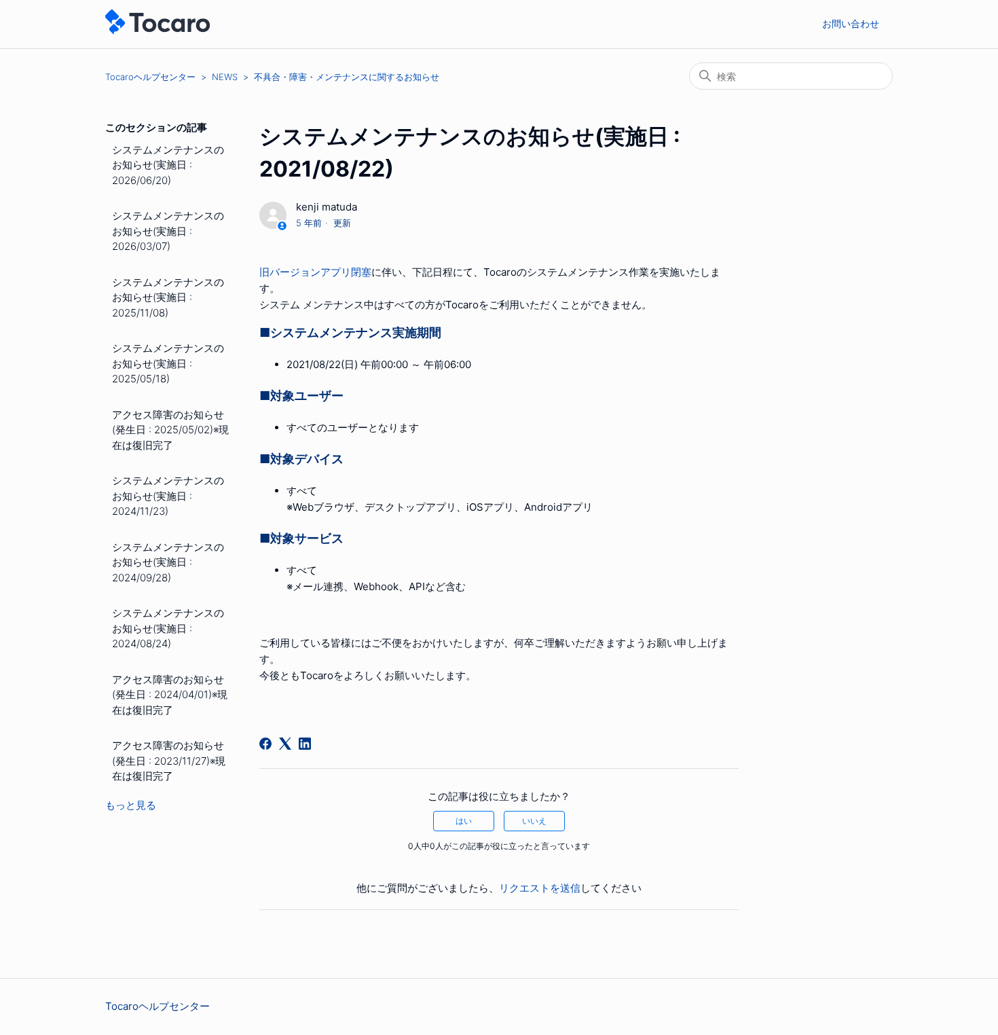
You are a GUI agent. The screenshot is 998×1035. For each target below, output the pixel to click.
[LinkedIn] (305, 744)
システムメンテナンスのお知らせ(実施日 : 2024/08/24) (168, 628)
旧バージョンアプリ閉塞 (315, 272)
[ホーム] (157, 30)
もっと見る (130, 805)
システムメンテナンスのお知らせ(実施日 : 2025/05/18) (168, 363)
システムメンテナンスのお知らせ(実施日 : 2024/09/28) (168, 562)
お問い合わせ (850, 23)
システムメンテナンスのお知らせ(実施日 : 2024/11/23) (168, 496)
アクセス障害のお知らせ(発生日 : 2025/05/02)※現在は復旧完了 (170, 430)
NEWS (225, 76)
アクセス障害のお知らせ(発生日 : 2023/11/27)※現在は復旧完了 (168, 760)
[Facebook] (265, 744)
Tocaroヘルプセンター (150, 76)
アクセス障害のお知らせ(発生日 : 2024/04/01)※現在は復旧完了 (169, 694)
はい (464, 821)
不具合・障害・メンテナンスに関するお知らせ (346, 76)
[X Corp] (285, 744)
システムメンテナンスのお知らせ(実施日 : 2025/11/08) (168, 297)
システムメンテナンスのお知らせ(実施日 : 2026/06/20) (168, 165)
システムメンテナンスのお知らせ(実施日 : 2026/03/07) (168, 231)
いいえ (534, 821)
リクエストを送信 (539, 888)
